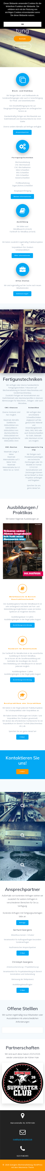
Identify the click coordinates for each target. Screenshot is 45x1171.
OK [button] (22, 24)
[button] (22, 18)
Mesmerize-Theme (26, 1167)
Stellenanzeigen (22, 294)
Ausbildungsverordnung (22, 625)
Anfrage (22, 46)
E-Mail (22, 737)
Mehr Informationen (22, 255)
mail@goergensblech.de (22, 1139)
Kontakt (22, 39)
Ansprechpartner (22, 132)
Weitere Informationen (22, 196)
